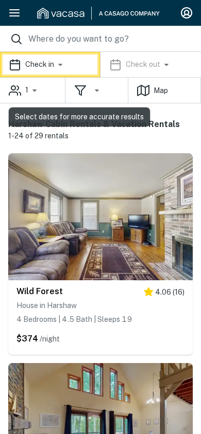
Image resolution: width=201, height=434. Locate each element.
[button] (100, 64)
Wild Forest (39, 291)
